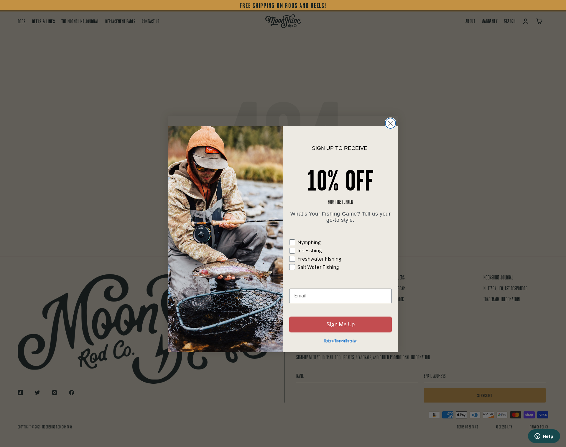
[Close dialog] (390, 123)
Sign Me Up (341, 324)
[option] (283, 5)
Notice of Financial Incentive (340, 340)
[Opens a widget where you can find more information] (544, 436)
